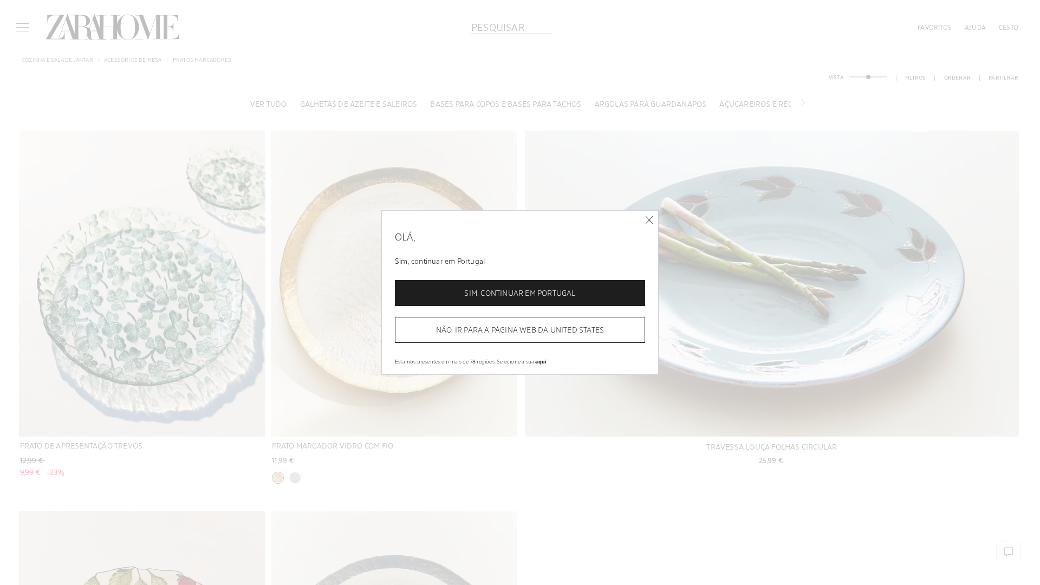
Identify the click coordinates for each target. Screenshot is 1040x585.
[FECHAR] (649, 220)
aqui (541, 361)
